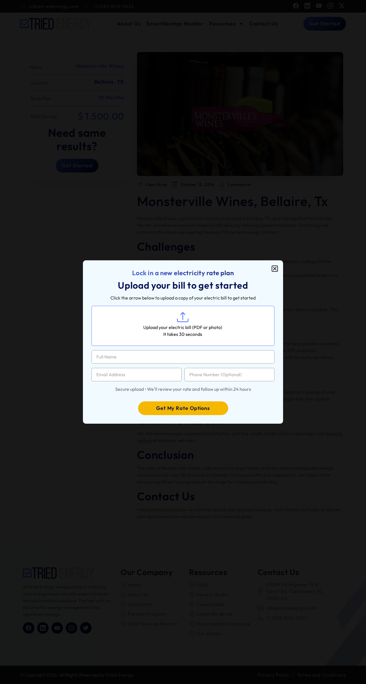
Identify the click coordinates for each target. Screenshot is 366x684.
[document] (183, 342)
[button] (274, 268)
